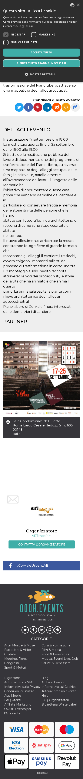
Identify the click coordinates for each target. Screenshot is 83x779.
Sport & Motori (15, 667)
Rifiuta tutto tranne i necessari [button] (41, 63)
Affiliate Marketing (17, 704)
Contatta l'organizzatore (41, 544)
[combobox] (72, 5)
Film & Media (51, 650)
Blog (45, 678)
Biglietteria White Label (59, 704)
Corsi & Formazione (56, 645)
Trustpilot (42, 772)
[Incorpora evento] (66, 107)
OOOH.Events (46, 615)
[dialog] (41, 41)
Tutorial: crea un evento (59, 691)
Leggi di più (26, 26)
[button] (41, 74)
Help (45, 696)
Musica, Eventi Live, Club (60, 659)
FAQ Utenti (12, 700)
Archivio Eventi (53, 682)
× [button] (78, 5)
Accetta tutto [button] (41, 52)
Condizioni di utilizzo (19, 691)
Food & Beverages (55, 654)
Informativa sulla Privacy (22, 687)
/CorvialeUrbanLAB (33, 565)
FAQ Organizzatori (55, 700)
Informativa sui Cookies (59, 687)
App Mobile (12, 696)
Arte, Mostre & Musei (20, 645)
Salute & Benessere (56, 663)
